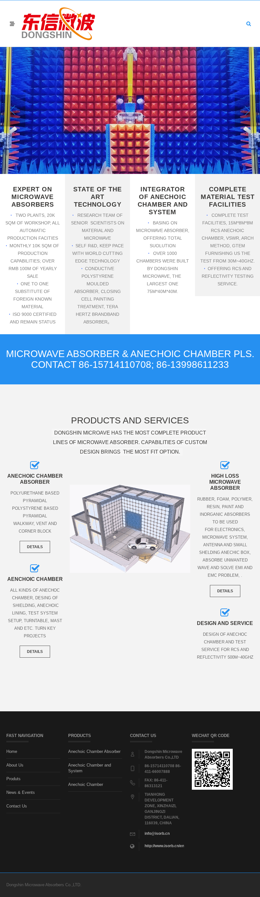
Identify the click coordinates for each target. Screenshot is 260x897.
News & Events (20, 792)
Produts (13, 778)
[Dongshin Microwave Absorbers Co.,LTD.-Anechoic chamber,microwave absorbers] (58, 23)
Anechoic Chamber (85, 784)
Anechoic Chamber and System (89, 768)
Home (11, 751)
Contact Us (16, 806)
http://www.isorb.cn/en (164, 846)
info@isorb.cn (157, 833)
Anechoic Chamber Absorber (94, 751)
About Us (14, 765)
